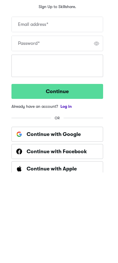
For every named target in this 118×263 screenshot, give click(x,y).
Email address (33, 24)
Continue (57, 91)
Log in (66, 106)
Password (29, 43)
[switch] (96, 43)
